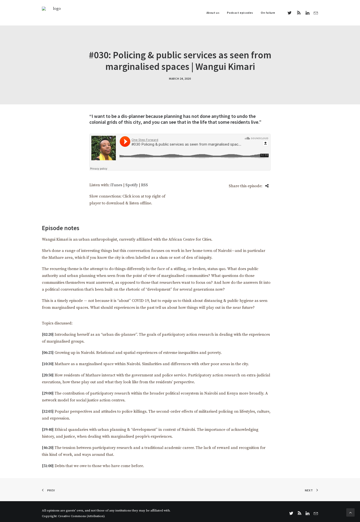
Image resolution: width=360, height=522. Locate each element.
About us (213, 12)
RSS (144, 185)
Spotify (131, 185)
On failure (268, 12)
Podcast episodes (240, 12)
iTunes (116, 185)
